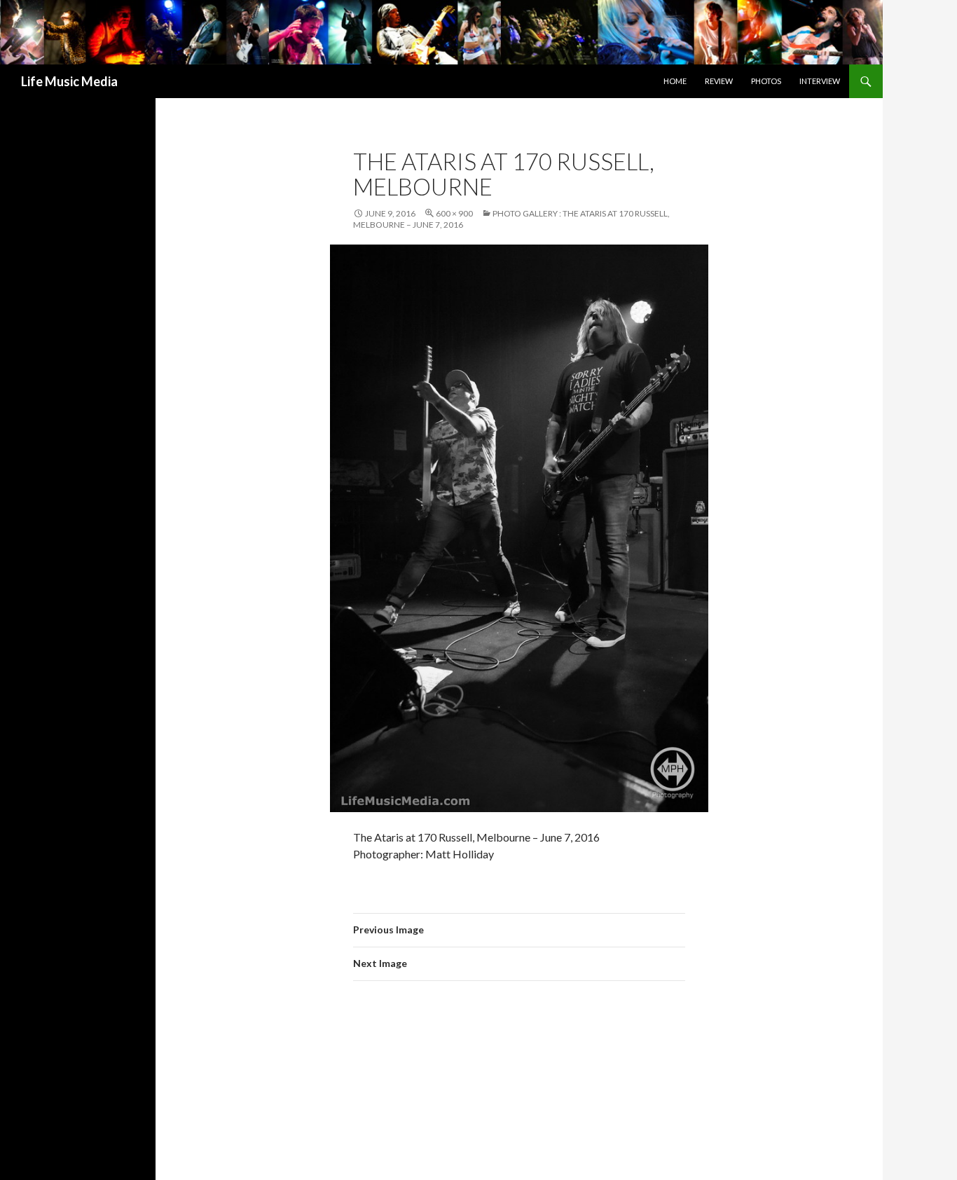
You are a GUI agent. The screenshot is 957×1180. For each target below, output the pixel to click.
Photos (766, 80)
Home (675, 80)
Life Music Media (69, 81)
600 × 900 (454, 213)
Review (719, 80)
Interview (819, 80)
